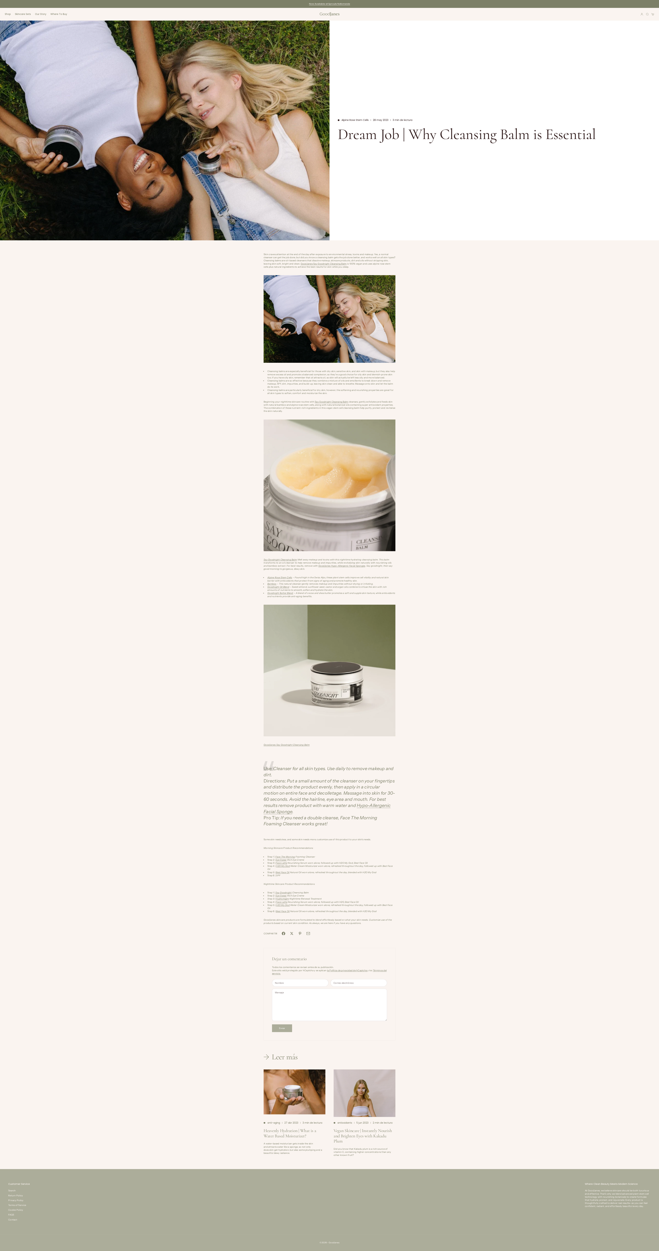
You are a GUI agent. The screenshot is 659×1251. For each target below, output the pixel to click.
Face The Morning (285, 856)
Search (12, 1190)
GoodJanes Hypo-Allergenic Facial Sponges (341, 565)
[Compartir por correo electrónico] (308, 933)
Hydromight (282, 898)
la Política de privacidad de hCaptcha (347, 970)
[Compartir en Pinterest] (300, 933)
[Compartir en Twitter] (292, 933)
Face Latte (281, 862)
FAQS (11, 1214)
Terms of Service (17, 1205)
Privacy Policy (16, 1200)
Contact (12, 1219)
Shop (8, 14)
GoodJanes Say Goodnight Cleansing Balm (324, 263)
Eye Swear (281, 859)
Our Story (40, 14)
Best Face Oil (282, 872)
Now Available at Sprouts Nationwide (329, 3)
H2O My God (283, 866)
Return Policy (15, 1195)
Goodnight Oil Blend (278, 586)
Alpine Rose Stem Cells (355, 120)
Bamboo (271, 583)
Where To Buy (58, 14)
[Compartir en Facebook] (283, 933)
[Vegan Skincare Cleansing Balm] (329, 319)
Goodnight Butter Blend (280, 593)
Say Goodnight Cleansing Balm (331, 401)
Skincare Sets (23, 14)
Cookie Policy (15, 1209)
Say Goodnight (283, 892)
